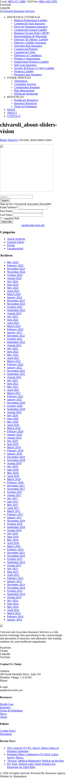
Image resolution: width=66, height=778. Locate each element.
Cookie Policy (8, 730)
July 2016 (12, 533)
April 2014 (13, 610)
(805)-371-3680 (16, 1)
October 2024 (14, 275)
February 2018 (15, 482)
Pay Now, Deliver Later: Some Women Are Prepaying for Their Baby (31, 765)
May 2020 (12, 421)
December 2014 (16, 584)
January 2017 (14, 517)
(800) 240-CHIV (48, 1)
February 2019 (15, 450)
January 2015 (14, 581)
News (3, 713)
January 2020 (14, 434)
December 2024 (16, 268)
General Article (15, 242)
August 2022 (14, 345)
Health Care (6, 704)
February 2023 (15, 329)
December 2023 (16, 300)
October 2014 (14, 590)
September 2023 (16, 310)
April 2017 (13, 507)
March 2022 (14, 361)
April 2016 (13, 543)
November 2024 (16, 271)
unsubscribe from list (33, 225)
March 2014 (14, 613)
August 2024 (14, 278)
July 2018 (12, 466)
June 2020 (12, 418)
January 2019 (14, 453)
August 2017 (14, 495)
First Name (6, 211)
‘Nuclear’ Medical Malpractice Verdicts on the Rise (35, 760)
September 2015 (16, 562)
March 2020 (14, 428)
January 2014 (14, 619)
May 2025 (12, 262)
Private (11, 245)
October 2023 (14, 306)
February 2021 (15, 396)
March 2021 (14, 393)
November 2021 (16, 370)
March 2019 (14, 447)
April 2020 (13, 424)
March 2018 (14, 479)
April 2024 (13, 290)
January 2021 (14, 399)
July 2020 (12, 415)
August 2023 (14, 313)
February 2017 (15, 514)
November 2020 (16, 402)
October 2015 (14, 559)
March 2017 (14, 511)
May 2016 (12, 539)
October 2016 (14, 523)
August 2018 (14, 463)
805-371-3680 (8, 683)
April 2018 (13, 476)
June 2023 (12, 319)
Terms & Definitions (11, 710)
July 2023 (12, 316)
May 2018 (12, 472)
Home (3, 139)
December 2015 (16, 552)
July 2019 (12, 440)
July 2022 (12, 348)
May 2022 (12, 354)
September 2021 (16, 373)
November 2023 (16, 303)
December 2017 (16, 485)
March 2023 (14, 326)
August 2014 (14, 597)
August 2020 (14, 412)
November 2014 (16, 587)
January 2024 (14, 297)
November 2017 (16, 488)
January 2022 (14, 367)
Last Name (6, 214)
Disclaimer (6, 733)
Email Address (9, 207)
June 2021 (12, 383)
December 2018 (16, 456)
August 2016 (14, 530)
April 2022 (13, 357)
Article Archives (16, 238)
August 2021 (14, 377)
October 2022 (14, 338)
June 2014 (12, 603)
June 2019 (12, 444)
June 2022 (12, 351)
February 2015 (15, 578)
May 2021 (12, 386)
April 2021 (13, 389)
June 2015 (12, 571)
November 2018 (16, 460)
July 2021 (12, 380)
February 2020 (15, 431)
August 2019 (14, 437)
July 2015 (12, 568)
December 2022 (16, 335)
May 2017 (12, 504)
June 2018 (12, 469)
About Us (12, 139)
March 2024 (14, 294)
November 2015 (16, 555)
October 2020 (14, 405)
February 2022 (15, 364)
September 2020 (16, 409)
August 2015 (14, 565)
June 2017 (12, 501)
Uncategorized (15, 248)
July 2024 (12, 281)
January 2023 (14, 332)
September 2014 (16, 594)
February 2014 (15, 616)
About (3, 716)
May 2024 (12, 287)
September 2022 (16, 342)
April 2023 (13, 322)
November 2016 (16, 520)
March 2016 (14, 546)
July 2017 (12, 498)
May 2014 (12, 606)
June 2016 (12, 536)
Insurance (5, 707)
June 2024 (12, 284)
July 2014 (12, 600)
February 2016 (15, 549)
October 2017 (14, 491)
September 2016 (16, 527)
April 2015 (13, 574)
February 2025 (15, 265)
